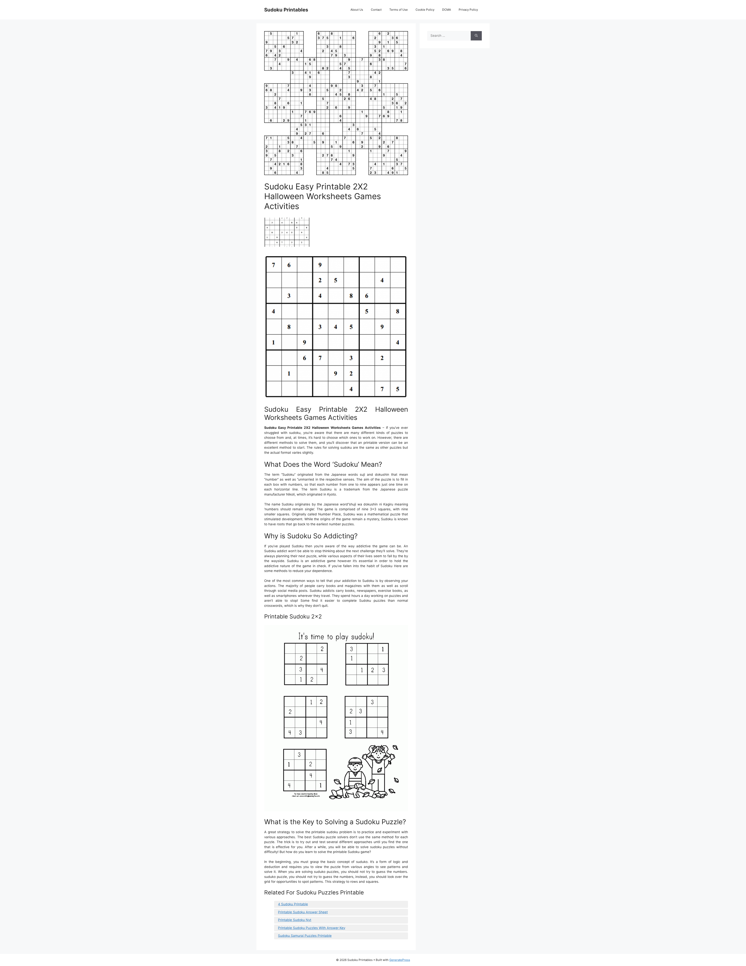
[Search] (476, 35)
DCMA (446, 9)
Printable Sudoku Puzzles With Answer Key (311, 928)
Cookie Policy (425, 9)
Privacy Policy (468, 9)
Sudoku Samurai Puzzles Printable (305, 936)
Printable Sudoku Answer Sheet (303, 912)
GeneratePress (399, 960)
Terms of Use (398, 9)
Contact (376, 9)
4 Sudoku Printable (293, 904)
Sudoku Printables (286, 10)
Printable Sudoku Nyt (294, 920)
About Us (356, 9)
